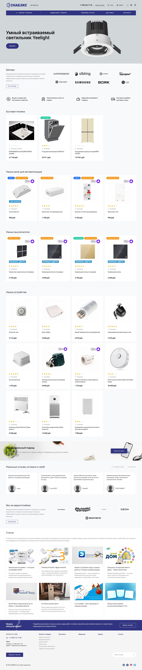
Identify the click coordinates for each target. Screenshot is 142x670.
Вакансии (82, 634)
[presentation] (8, 132)
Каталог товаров (45, 634)
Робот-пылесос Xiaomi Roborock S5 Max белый (120, 381)
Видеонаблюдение (44, 639)
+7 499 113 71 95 (15, 638)
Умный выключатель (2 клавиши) (85, 272)
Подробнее (12, 521)
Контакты (62, 634)
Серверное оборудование (46, 648)
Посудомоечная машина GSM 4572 (53, 151)
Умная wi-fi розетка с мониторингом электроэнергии (86, 381)
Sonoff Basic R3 (14, 212)
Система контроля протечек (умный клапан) (53, 381)
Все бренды (12, 86)
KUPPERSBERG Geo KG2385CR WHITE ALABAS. (20, 152)
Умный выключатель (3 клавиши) (52, 272)
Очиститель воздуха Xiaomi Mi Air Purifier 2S (52, 428)
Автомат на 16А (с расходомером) (86, 212)
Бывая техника (43, 642)
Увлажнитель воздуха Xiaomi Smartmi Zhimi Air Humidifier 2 (87, 428)
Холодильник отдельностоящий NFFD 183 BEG (87, 152)
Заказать (12, 46)
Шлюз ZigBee (46, 332)
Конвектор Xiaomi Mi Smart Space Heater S (19, 428)
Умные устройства (44, 637)
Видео (100, 634)
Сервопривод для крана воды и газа (119, 332)
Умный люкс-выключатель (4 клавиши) (21, 272)
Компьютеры (43, 644)
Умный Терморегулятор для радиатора (87, 332)
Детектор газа (13, 332)
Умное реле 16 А (113, 212)
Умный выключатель (114, 272)
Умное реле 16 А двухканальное (52, 212)
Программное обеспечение (47, 646)
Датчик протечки (14, 380)
